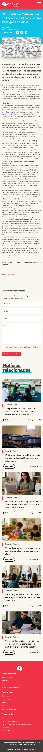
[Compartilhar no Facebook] (17, 32)
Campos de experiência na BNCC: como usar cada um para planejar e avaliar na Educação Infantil (21, 411)
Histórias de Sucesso (10, 709)
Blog (3, 684)
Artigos (5, 27)
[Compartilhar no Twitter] (21, 32)
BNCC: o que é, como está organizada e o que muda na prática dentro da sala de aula (22, 458)
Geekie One (7, 692)
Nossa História (7, 677)
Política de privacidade (10, 742)
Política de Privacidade (10, 721)
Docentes (5, 706)
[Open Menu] (39, 4)
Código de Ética (8, 730)
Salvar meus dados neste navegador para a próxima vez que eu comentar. (22, 348)
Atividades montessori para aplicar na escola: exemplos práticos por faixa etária (22, 551)
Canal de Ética (7, 718)
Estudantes (6, 699)
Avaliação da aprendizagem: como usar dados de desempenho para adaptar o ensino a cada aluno (23, 504)
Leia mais (9, 420)
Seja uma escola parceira (11, 687)
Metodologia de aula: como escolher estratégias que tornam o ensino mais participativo (22, 597)
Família (4, 702)
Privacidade (7, 714)
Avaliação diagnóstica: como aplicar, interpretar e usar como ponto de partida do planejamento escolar (22, 644)
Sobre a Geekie (9, 673)
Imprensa (5, 680)
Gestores (5, 696)
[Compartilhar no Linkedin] (26, 32)
